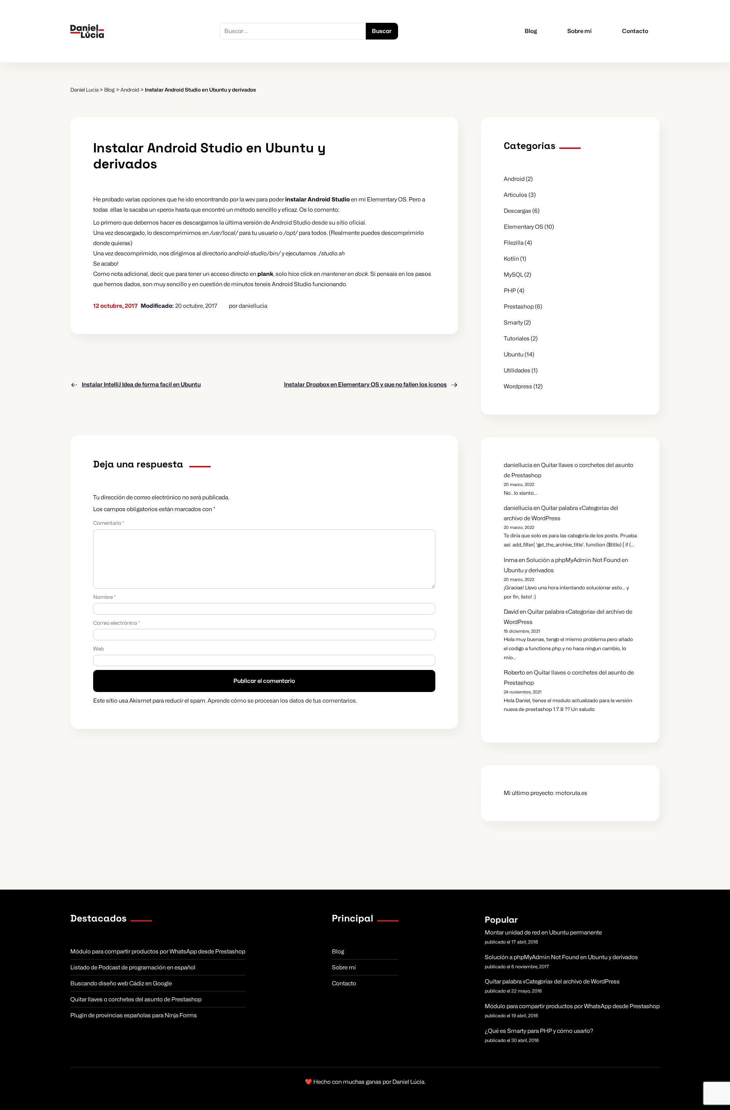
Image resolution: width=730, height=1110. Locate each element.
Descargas (517, 210)
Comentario (108, 523)
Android (514, 179)
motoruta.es (571, 793)
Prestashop (519, 306)
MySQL (513, 274)
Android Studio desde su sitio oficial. (318, 222)
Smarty (513, 322)
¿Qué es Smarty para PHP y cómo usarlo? (539, 1031)
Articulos (515, 195)
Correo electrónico (116, 623)
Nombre (104, 597)
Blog (531, 31)
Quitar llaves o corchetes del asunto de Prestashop (136, 999)
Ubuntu (514, 354)
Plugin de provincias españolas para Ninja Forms (133, 1015)
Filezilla (514, 242)
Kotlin (511, 258)
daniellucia (253, 305)
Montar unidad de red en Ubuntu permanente (543, 932)
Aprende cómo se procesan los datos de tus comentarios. (282, 700)
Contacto (635, 31)
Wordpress (518, 386)
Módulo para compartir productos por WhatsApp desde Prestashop (157, 951)
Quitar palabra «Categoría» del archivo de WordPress (552, 981)
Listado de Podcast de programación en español (132, 967)
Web (98, 649)
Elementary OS (523, 226)
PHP (510, 290)
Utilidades (517, 370)
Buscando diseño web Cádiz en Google (121, 983)
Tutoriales (517, 338)
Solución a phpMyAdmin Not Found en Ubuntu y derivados (561, 957)
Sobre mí (579, 31)
